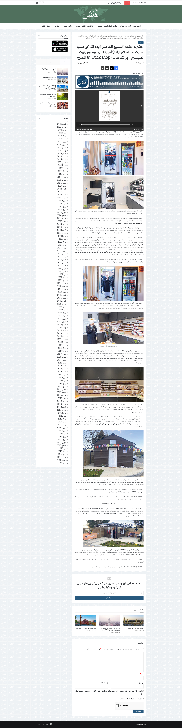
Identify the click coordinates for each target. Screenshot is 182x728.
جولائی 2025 (62, 163)
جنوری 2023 (62, 251)
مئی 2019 (63, 381)
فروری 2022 (62, 283)
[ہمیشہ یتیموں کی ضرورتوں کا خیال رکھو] (85, 620)
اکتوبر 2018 (62, 401)
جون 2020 (62, 342)
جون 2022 (62, 272)
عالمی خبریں (67, 26)
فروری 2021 (62, 319)
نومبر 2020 (62, 328)
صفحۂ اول (138, 36)
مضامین (56, 26)
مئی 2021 (63, 310)
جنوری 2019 (62, 393)
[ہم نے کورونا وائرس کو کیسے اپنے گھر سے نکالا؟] (62, 96)
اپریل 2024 (62, 207)
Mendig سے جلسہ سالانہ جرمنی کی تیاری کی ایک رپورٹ (47, 87)
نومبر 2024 (62, 186)
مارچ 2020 (62, 351)
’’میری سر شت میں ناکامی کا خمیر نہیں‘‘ (47, 70)
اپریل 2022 (62, 278)
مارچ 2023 (62, 245)
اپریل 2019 (62, 384)
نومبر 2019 (62, 363)
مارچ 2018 (62, 422)
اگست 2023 (62, 230)
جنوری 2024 (62, 216)
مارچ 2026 (62, 139)
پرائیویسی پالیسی (42, 724)
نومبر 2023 (62, 221)
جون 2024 (62, 201)
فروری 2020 (62, 354)
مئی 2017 (63, 434)
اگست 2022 (62, 266)
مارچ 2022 (62, 280)
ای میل (140, 682)
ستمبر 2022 (62, 263)
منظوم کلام (46, 26)
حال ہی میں (53, 62)
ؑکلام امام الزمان (125, 26)
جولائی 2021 (62, 304)
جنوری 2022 (62, 286)
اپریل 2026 (62, 136)
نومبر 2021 (62, 292)
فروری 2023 (62, 248)
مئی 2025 (63, 168)
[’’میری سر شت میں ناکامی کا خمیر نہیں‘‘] (62, 71)
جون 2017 (62, 431)
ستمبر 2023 (62, 227)
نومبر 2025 (62, 151)
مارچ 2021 (62, 316)
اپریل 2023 (62, 242)
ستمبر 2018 (62, 404)
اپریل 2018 (62, 419)
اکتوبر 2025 (62, 154)
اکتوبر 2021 (62, 295)
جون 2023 (62, 236)
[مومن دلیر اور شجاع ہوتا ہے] (62, 80)
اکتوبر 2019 (62, 366)
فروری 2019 (62, 390)
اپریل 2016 (62, 452)
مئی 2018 (63, 416)
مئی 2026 (63, 133)
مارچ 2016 (62, 454)
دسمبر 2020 (62, 325)
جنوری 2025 (62, 180)
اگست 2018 (62, 407)
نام (142, 674)
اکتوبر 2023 (62, 224)
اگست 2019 (62, 372)
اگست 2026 (62, 124)
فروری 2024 (62, 213)
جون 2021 (62, 307)
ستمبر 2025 (62, 157)
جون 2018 (62, 413)
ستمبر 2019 (62, 369)
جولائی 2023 (62, 233)
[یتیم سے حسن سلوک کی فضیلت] (133, 620)
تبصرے (41, 62)
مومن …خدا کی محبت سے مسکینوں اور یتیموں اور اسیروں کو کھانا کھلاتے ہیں (110, 629)
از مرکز (120, 36)
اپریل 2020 (62, 348)
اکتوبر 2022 (62, 260)
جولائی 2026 (62, 127)
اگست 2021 (62, 301)
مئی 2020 (63, 345)
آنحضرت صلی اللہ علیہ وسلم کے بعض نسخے (48, 104)
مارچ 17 (63, 463)
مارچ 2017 (62, 440)
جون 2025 (62, 165)
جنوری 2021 (62, 322)
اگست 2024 (62, 195)
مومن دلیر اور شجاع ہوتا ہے (49, 77)
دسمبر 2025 (62, 148)
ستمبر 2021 (62, 298)
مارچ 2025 (62, 174)
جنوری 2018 (62, 428)
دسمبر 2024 (62, 183)
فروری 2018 (62, 425)
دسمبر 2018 (62, 395)
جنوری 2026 (62, 145)
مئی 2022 (63, 275)
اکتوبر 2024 (62, 189)
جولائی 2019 (62, 375)
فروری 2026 (62, 142)
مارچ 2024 (62, 210)
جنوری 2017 (62, 446)
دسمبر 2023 (62, 219)
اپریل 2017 (62, 437)
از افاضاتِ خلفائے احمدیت (84, 26)
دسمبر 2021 (62, 289)
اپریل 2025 (62, 171)
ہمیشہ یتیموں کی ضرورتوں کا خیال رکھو (86, 628)
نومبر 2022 (62, 257)
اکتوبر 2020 (62, 331)
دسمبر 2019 (62, 360)
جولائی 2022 (62, 269)
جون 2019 (62, 378)
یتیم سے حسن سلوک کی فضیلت (136, 628)
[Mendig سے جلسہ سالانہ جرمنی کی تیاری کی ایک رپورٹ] (62, 88)
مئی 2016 (63, 449)
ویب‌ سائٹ (104, 682)
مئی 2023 (63, 239)
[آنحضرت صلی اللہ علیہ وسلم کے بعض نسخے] (62, 105)
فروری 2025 (62, 177)
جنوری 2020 (62, 357)
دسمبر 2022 (62, 254)
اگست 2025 (62, 160)
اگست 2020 (62, 337)
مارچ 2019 (62, 387)
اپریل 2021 (62, 313)
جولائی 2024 (62, 198)
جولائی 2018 (62, 410)
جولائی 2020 (62, 339)
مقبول (65, 62)
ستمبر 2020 (62, 334)
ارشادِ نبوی (137, 26)
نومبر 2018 (62, 398)
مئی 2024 (63, 204)
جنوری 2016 (62, 460)
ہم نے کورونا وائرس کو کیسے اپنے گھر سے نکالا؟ (48, 95)
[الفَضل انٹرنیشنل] (91, 14)
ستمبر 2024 (62, 192)
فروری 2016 (62, 457)
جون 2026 (62, 130)
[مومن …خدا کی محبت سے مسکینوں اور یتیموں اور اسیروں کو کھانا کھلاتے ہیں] (109, 620)
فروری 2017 (62, 443)
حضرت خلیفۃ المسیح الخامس (107, 26)
